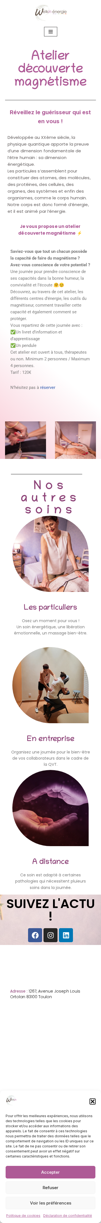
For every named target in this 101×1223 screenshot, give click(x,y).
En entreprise (50, 739)
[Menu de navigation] (50, 31)
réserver (47, 387)
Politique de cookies (23, 1215)
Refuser (50, 1187)
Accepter (50, 1172)
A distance (50, 862)
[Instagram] (50, 935)
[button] (92, 1101)
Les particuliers (50, 608)
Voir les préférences (50, 1203)
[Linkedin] (66, 935)
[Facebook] (35, 935)
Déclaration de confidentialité (67, 1215)
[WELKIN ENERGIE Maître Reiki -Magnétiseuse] (50, 13)
